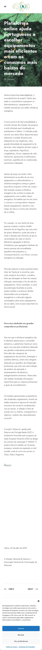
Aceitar (21, 628)
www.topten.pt (26, 95)
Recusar (21, 635)
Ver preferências (21, 641)
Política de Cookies (12, 647)
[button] (38, 601)
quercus (11, 79)
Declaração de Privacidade (27, 647)
